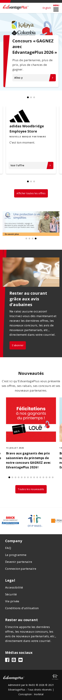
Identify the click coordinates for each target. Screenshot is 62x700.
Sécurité (11, 594)
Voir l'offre (31, 165)
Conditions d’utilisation (22, 608)
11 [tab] (40, 477)
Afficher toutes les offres (31, 193)
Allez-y (34, 77)
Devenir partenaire (18, 562)
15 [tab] (53, 477)
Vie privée (12, 601)
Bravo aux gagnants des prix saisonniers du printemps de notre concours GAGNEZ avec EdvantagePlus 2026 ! (28, 460)
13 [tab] (46, 477)
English (47, 7)
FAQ (8, 548)
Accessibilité (14, 587)
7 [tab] (28, 477)
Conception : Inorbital (31, 694)
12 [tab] (43, 477)
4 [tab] (36, 238)
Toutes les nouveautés (31, 489)
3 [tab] (34, 97)
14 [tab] (49, 477)
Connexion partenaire (20, 569)
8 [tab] (31, 477)
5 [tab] (22, 477)
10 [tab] (37, 477)
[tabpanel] (31, 51)
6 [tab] (25, 477)
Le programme (15, 555)
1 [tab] (28, 97)
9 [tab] (34, 477)
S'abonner (17, 345)
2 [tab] (31, 97)
